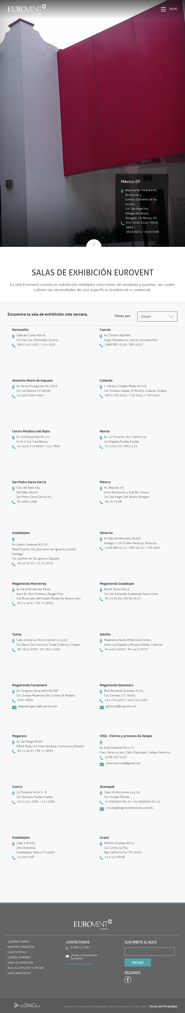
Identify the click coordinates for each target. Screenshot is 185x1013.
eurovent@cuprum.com (79, 964)
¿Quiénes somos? (19, 942)
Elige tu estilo (17, 952)
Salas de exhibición (20, 963)
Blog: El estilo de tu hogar (25, 968)
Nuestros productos (21, 947)
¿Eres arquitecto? (19, 973)
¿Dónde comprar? (19, 957)
